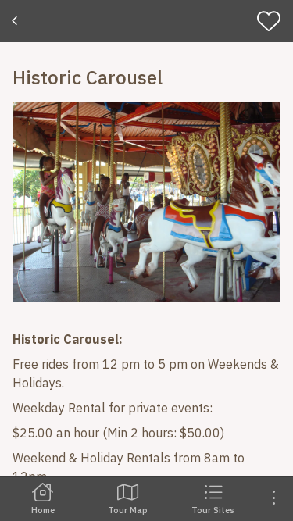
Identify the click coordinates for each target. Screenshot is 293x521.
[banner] (146, 21)
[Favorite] (272, 21)
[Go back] (17, 21)
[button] (146, 202)
